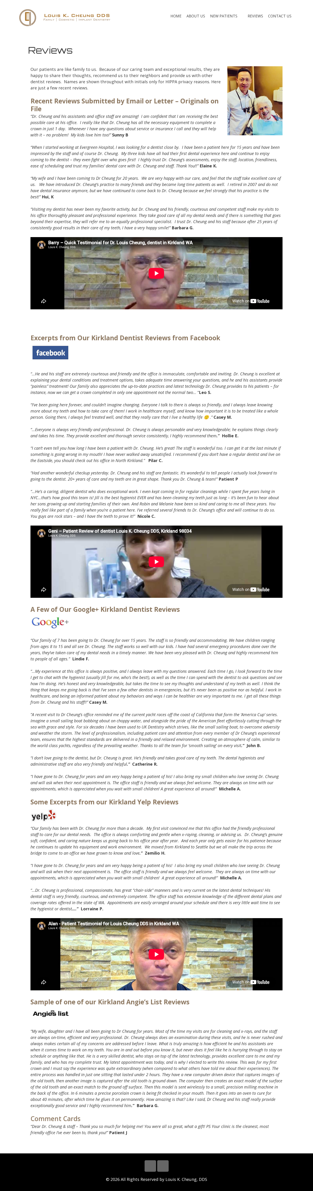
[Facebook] (150, 1166)
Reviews (255, 16)
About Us (196, 16)
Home (175, 16)
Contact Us (279, 16)
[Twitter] (163, 1166)
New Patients (223, 16)
